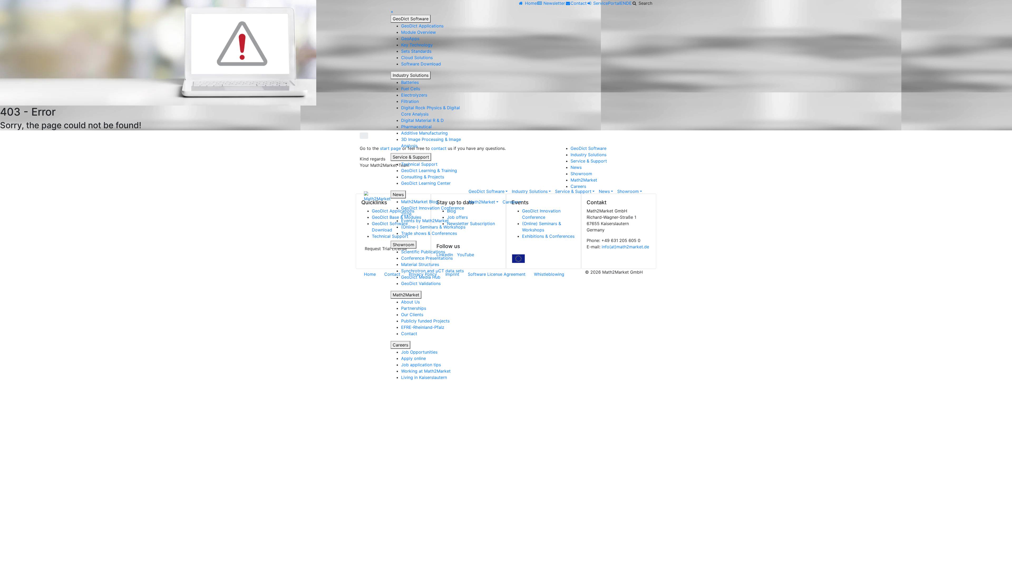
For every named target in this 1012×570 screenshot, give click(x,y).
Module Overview (418, 32)
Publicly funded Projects (425, 321)
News (398, 194)
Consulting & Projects (422, 176)
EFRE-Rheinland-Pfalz (422, 327)
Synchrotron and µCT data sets (432, 270)
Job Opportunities (419, 352)
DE (629, 3)
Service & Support (411, 157)
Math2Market (406, 294)
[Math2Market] (377, 196)
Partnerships (413, 308)
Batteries (410, 82)
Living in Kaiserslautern (424, 377)
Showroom (403, 244)
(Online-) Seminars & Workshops (433, 227)
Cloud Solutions (417, 57)
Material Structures (420, 264)
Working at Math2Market (426, 371)
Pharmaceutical (416, 126)
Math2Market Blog (419, 201)
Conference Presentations (427, 258)
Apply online (413, 358)
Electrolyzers (414, 95)
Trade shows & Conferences (429, 233)
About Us (410, 302)
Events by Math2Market (425, 220)
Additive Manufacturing (424, 133)
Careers (400, 345)
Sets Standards (416, 51)
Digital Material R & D (422, 120)
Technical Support (419, 164)
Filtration (410, 101)
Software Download (421, 63)
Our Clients (412, 314)
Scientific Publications (423, 251)
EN (623, 3)
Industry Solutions (411, 75)
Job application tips (421, 364)
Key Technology (417, 45)
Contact (409, 333)
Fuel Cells (410, 88)
